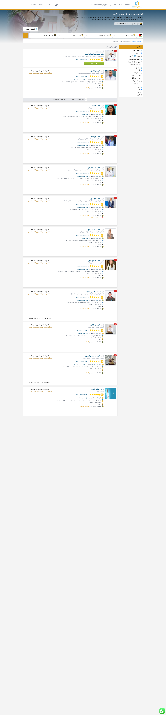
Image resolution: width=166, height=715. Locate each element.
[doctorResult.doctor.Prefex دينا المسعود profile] (110, 233)
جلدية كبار (75, 79)
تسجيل (49, 5)
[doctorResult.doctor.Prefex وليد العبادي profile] (110, 75)
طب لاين (113, 4)
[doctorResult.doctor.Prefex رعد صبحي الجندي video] (115, 355)
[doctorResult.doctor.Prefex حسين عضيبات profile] (110, 295)
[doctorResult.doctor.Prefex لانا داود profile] (110, 109)
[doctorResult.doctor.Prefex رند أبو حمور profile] (110, 264)
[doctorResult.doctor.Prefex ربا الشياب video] (115, 324)
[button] (98, 5)
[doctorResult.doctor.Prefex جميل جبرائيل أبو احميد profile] (110, 55)
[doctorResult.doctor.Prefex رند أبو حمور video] (115, 260)
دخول (57, 5)
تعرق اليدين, (82, 79)
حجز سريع (94, 63)
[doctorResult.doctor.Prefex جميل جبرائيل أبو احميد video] (115, 51)
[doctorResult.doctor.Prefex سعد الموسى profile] (110, 171)
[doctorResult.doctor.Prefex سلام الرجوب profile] (110, 393)
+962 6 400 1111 (120, 24)
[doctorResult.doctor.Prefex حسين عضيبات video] (115, 291)
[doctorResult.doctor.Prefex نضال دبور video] (115, 198)
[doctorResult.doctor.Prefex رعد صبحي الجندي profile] (110, 360)
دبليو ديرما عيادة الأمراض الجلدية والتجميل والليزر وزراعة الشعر (68, 99)
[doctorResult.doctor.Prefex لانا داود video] (115, 105)
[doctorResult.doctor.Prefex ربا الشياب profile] (110, 329)
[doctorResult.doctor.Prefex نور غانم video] (115, 136)
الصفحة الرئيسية (124, 4)
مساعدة (41, 5)
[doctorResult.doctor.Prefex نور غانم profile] (110, 140)
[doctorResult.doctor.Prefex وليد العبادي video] (115, 70)
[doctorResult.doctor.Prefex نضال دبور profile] (110, 202)
